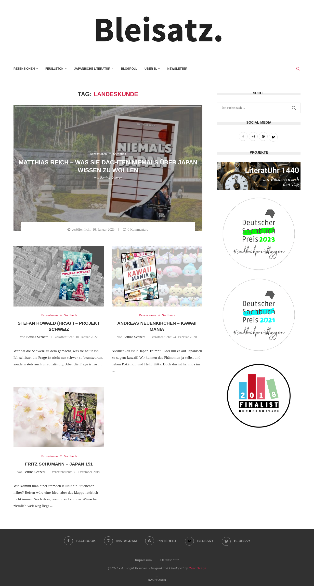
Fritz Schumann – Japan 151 (59, 464)
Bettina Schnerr (111, 178)
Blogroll (129, 68)
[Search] (298, 69)
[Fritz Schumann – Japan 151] (58, 417)
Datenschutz (169, 560)
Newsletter (177, 68)
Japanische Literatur (92, 68)
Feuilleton (54, 68)
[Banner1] (259, 176)
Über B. (150, 68)
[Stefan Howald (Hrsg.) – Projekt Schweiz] (58, 276)
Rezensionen (24, 68)
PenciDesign (197, 568)
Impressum (143, 560)
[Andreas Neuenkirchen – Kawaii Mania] (157, 276)
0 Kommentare (138, 229)
